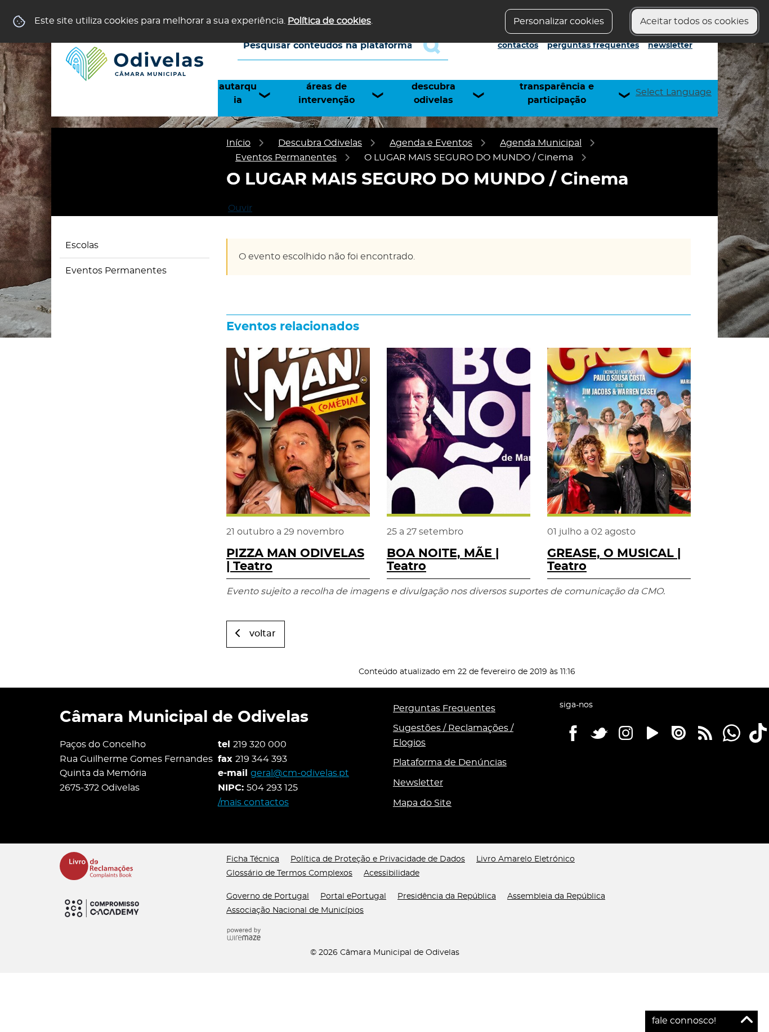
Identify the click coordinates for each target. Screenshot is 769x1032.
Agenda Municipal (541, 142)
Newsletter (670, 46)
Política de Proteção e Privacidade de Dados (377, 859)
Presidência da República (446, 896)
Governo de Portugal (267, 896)
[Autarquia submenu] (269, 95)
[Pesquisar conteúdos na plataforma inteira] (435, 45)
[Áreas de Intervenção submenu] (382, 95)
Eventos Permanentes (286, 157)
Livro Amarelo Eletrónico (525, 859)
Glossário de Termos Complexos (289, 873)
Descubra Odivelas (433, 93)
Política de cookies (329, 20)
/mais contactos (253, 802)
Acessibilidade (391, 873)
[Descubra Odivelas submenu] (483, 95)
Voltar (262, 633)
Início (238, 142)
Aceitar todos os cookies (694, 21)
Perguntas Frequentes (593, 46)
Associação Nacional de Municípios (295, 910)
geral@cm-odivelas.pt (300, 773)
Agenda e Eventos (431, 142)
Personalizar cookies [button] (558, 21)
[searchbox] (343, 46)
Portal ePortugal (353, 896)
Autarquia (238, 93)
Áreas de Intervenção (326, 93)
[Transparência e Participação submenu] (629, 95)
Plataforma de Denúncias (450, 762)
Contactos (518, 46)
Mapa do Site (422, 802)
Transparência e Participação (557, 93)
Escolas (82, 245)
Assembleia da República (556, 896)
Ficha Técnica (252, 859)
